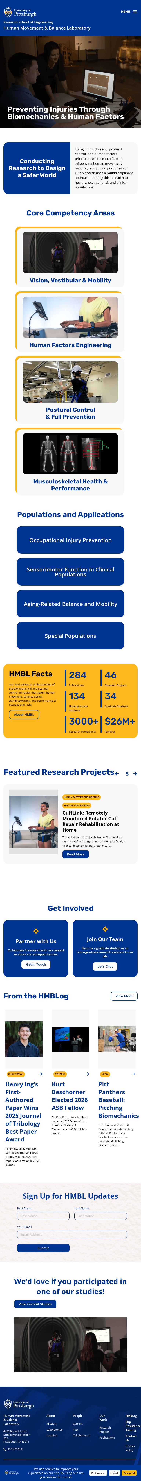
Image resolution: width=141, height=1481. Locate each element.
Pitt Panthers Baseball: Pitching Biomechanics (118, 1099)
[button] (117, 773)
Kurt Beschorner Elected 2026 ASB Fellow (70, 1096)
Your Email (24, 1227)
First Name (24, 1208)
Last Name (81, 1208)
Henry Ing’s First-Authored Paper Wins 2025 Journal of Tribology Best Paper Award (23, 1111)
